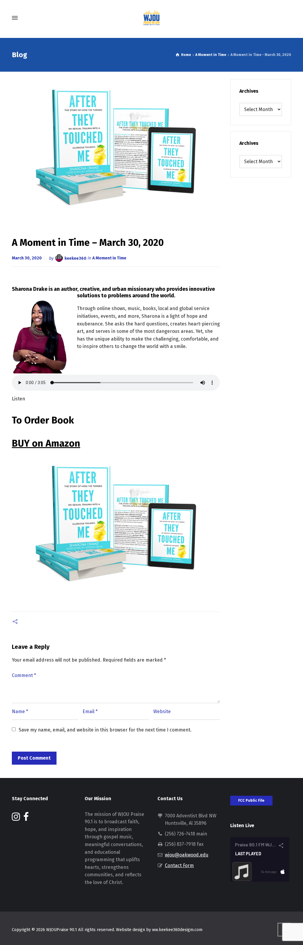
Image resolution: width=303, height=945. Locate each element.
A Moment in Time (109, 258)
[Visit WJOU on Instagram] (16, 818)
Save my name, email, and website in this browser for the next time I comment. (105, 730)
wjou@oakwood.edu (186, 855)
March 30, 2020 (27, 258)
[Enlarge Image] (116, 148)
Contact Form (179, 865)
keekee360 (75, 258)
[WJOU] (151, 18)
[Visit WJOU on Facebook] (26, 818)
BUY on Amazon (46, 443)
